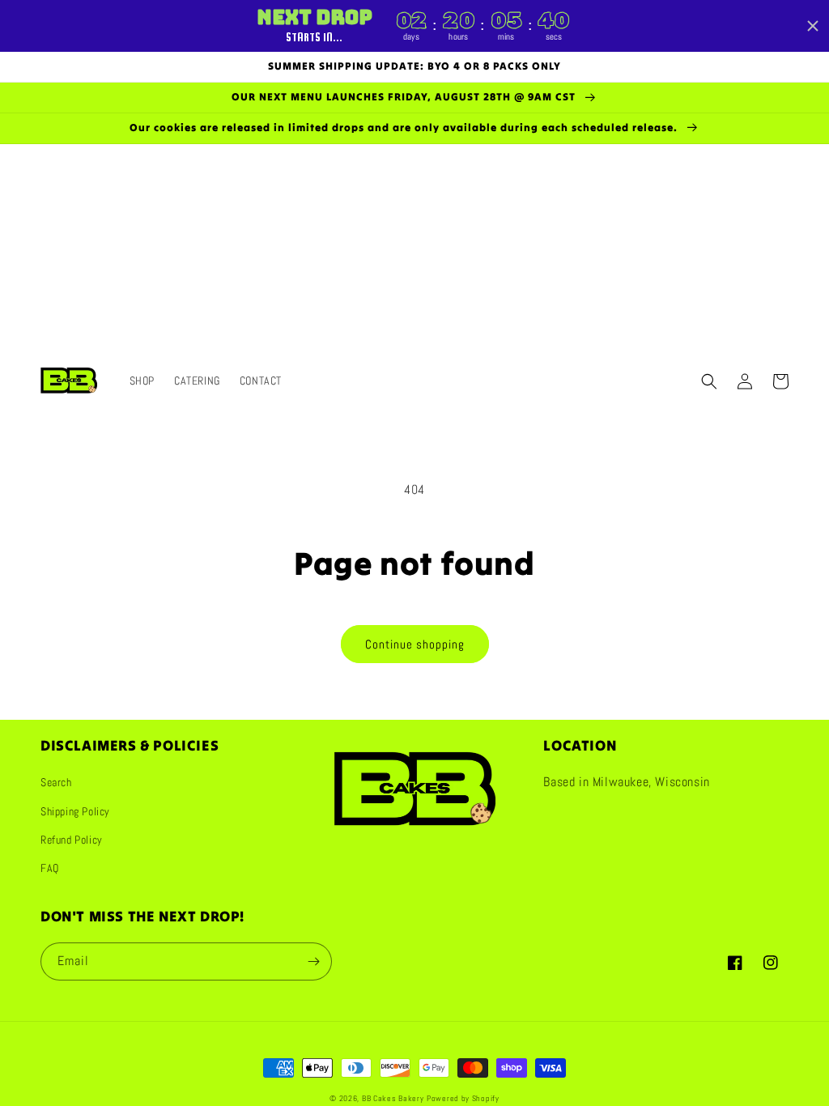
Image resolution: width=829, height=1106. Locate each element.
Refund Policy (71, 839)
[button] (709, 381)
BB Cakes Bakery (393, 1098)
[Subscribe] (313, 961)
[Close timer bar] (812, 25)
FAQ (49, 868)
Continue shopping (415, 644)
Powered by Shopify (463, 1098)
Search (56, 782)
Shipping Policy (75, 811)
